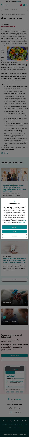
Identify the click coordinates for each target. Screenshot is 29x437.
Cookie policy (22, 222)
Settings (14, 236)
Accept (14, 227)
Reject (14, 231)
